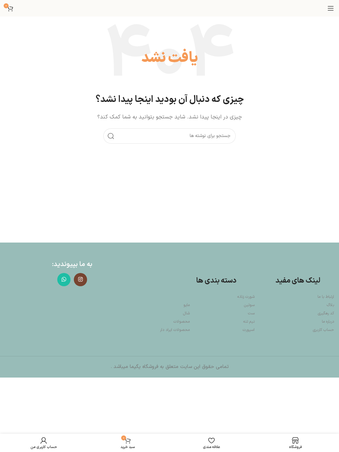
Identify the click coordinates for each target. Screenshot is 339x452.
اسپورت (249, 330)
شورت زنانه (246, 297)
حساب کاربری (323, 330)
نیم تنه (249, 322)
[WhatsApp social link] (64, 279)
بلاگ (330, 305)
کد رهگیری (326, 313)
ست (251, 313)
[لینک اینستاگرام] (80, 279)
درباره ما (328, 322)
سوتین (249, 305)
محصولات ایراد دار (175, 330)
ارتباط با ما (325, 297)
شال (186, 313)
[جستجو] (111, 136)
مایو (186, 305)
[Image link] (72, 319)
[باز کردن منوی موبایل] (330, 8)
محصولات (181, 322)
